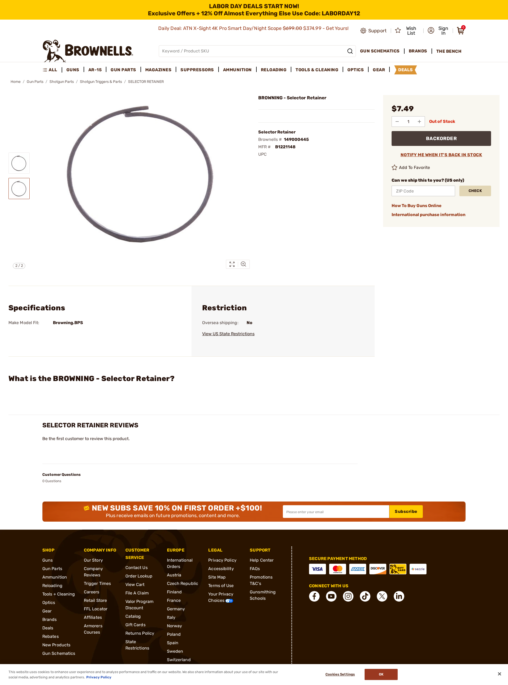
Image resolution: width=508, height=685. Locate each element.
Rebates (50, 636)
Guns (47, 560)
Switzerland (179, 659)
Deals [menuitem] (405, 69)
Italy (171, 617)
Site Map (217, 577)
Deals (47, 627)
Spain (173, 642)
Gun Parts (35, 81)
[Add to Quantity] (419, 121)
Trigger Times (97, 583)
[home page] (88, 51)
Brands (49, 619)
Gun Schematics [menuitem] (380, 50)
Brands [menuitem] (418, 50)
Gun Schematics (58, 653)
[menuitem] (52, 70)
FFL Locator (95, 608)
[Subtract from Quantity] (397, 121)
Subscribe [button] (406, 511)
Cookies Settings (340, 675)
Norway (174, 625)
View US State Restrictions (228, 333)
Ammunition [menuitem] (237, 69)
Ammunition (54, 577)
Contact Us (136, 567)
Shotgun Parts (61, 81)
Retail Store (95, 600)
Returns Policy (139, 633)
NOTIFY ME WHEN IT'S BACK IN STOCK (441, 154)
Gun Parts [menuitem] (123, 69)
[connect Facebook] (314, 596)
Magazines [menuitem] (158, 69)
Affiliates (93, 617)
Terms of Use (221, 585)
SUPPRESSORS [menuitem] (197, 69)
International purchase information (428, 214)
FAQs (255, 568)
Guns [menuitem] (72, 69)
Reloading (52, 585)
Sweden (175, 651)
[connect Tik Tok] (365, 596)
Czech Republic (182, 583)
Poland (174, 634)
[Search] (350, 51)
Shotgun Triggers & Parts (101, 81)
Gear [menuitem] (379, 69)
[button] (439, 30)
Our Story (93, 560)
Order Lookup (138, 576)
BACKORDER (441, 138)
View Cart (135, 584)
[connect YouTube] (331, 596)
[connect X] (382, 596)
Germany (176, 608)
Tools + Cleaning (58, 594)
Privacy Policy (222, 560)
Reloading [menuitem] (274, 69)
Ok (381, 675)
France (174, 600)
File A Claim (137, 593)
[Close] (499, 674)
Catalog (133, 616)
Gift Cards (135, 624)
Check (475, 191)
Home (16, 81)
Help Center (262, 560)
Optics (48, 602)
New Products (56, 644)
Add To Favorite (414, 167)
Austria (174, 574)
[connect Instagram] (348, 596)
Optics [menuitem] (355, 69)
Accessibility (221, 568)
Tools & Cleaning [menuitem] (317, 69)
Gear (47, 611)
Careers (91, 591)
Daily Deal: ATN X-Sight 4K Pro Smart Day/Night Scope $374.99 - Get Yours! (254, 28)
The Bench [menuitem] (449, 51)
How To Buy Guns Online (417, 205)
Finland (174, 591)
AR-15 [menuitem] (95, 69)
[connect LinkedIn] (399, 596)
